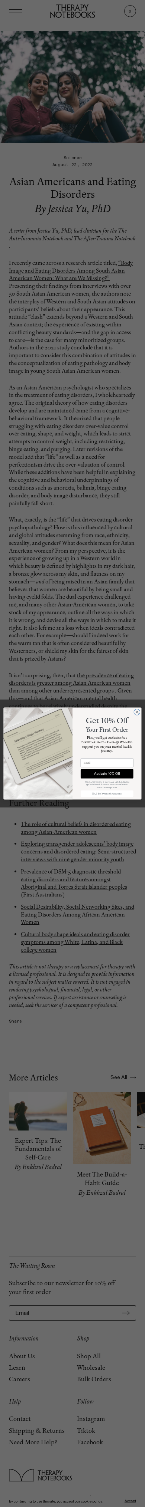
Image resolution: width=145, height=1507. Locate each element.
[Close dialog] (137, 712)
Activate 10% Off (107, 773)
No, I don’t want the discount (107, 793)
